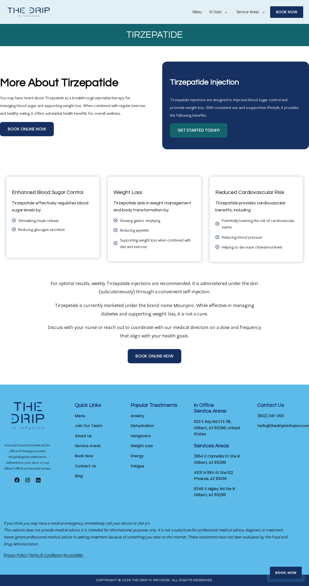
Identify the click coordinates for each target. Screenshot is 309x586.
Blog (79, 476)
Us (93, 466)
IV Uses (215, 11)
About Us (83, 436)
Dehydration (142, 426)
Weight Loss (142, 446)
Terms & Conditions (45, 555)
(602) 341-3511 (270, 416)
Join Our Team (88, 426)
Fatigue (137, 466)
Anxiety (137, 416)
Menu (197, 11)
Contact (83, 466)
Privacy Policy (15, 555)
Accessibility (73, 555)
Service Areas (247, 11)
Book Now (285, 573)
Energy (137, 456)
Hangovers (141, 436)
